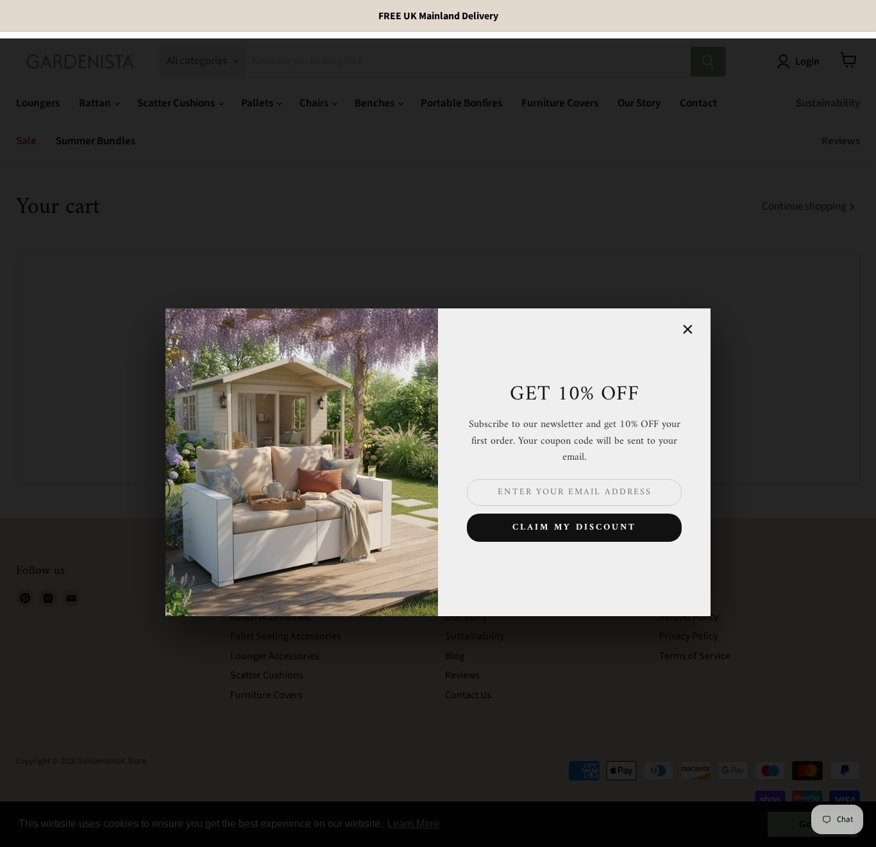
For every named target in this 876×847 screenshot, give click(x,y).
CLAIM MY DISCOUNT (574, 527)
